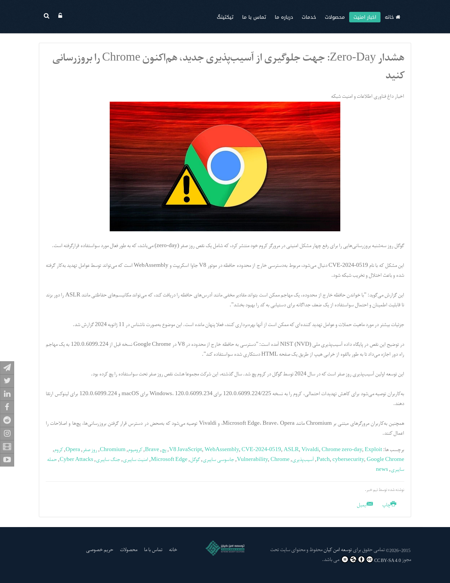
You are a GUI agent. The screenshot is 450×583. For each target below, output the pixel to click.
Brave (152, 450)
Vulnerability (252, 460)
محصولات (335, 17)
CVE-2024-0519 (261, 450)
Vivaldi (310, 450)
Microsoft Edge (169, 460)
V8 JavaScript (185, 450)
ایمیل (362, 505)
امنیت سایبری (135, 460)
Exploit (373, 450)
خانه (390, 17)
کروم (58, 450)
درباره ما (284, 17)
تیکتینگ (225, 17)
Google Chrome (385, 460)
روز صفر (90, 450)
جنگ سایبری (108, 460)
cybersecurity (348, 460)
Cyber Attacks (76, 460)
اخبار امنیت (364, 17)
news (382, 470)
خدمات (309, 17)
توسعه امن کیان (337, 550)
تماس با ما (254, 17)
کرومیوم (135, 450)
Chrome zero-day (342, 450)
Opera (73, 450)
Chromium (113, 450)
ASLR (291, 450)
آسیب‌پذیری (303, 460)
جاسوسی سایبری (218, 460)
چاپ (386, 505)
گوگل (195, 460)
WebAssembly (222, 450)
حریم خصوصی (99, 550)
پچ (164, 450)
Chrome (280, 460)
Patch (323, 460)
